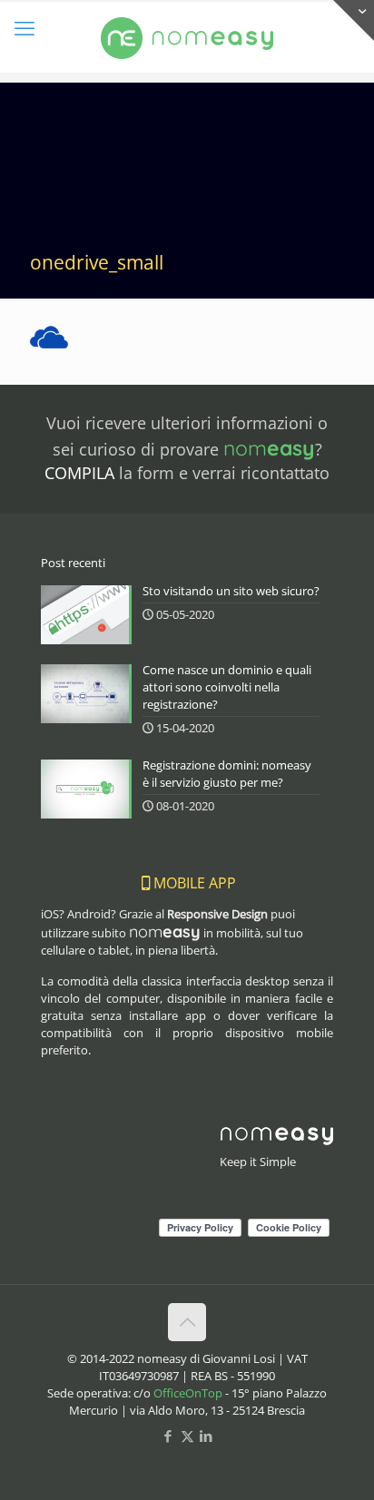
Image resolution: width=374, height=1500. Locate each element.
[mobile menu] (24, 27)
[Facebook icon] (168, 1435)
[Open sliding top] (353, 20)
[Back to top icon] (187, 1322)
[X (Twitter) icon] (187, 1435)
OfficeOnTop (187, 1393)
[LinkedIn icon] (206, 1435)
